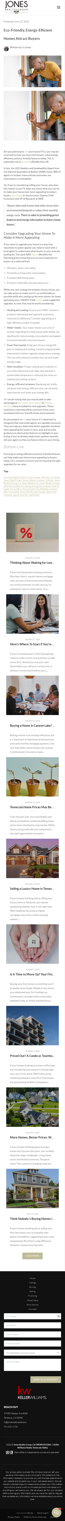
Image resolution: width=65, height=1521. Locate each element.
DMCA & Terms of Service (35, 1517)
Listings (32, 1282)
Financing (32, 1296)
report (34, 254)
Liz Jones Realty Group (47, 483)
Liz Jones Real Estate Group (18, 477)
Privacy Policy (14, 1517)
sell (26, 151)
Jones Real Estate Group (32, 491)
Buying (32, 1287)
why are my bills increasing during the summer (27, 486)
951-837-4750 (11, 1427)
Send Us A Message (45, 1379)
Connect (32, 1309)
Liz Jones (55, 477)
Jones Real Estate (13, 480)
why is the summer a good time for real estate (30, 493)
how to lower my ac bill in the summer (31, 487)
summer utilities (45, 480)
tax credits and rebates (29, 402)
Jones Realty (29, 480)
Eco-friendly (42, 489)
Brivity (30, 1513)
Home (32, 1278)
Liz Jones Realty (26, 483)
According (17, 195)
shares (39, 300)
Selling (32, 1291)
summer (26, 161)
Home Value (32, 1300)
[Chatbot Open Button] (56, 1512)
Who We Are (33, 1305)
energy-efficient (41, 477)
